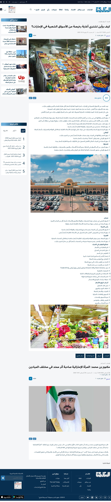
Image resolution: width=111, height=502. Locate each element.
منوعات (54, 9)
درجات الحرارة (80, 2)
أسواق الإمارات (102, 21)
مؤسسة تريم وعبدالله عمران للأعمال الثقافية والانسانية (36, 477)
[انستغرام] (3, 2)
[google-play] (18, 497)
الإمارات (90, 9)
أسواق (99, 355)
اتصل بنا (43, 484)
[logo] (103, 10)
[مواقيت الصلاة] (1, 9)
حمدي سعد (97, 98)
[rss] (96, 497)
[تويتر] (6, 2)
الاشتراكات (66, 482)
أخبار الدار (103, 363)
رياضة (67, 9)
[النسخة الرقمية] (12, 10)
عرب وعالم (81, 9)
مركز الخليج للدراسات (40, 487)
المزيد (37, 9)
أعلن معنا (66, 478)
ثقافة (61, 9)
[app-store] (6, 497)
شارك (34, 35)
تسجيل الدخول (22, 2)
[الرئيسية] (103, 476)
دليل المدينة (65, 485)
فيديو (43, 9)
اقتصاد (73, 9)
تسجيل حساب (14, 2)
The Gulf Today (55, 482)
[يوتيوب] (1, 2)
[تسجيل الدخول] (26, 2)
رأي (48, 9)
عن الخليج (43, 481)
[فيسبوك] (9, 2)
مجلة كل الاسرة (55, 485)
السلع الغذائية (90, 355)
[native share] (30, 35)
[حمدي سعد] (106, 97)
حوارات (58, 478)
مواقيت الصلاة (87, 2)
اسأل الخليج (80, 355)
